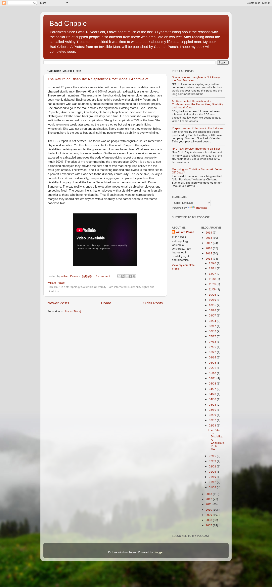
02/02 (213, 466)
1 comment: (104, 276)
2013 (209, 494)
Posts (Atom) (73, 311)
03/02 (213, 420)
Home (106, 303)
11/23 (212, 284)
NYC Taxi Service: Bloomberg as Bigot (196, 148)
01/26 (213, 471)
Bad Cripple (68, 23)
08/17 (213, 326)
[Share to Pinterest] (134, 276)
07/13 (213, 341)
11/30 (212, 278)
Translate (201, 207)
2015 (209, 253)
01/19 (213, 476)
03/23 (213, 404)
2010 (209, 509)
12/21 (213, 268)
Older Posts (153, 303)
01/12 (213, 482)
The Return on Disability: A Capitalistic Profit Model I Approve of (98, 79)
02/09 (213, 461)
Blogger (158, 552)
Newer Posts (58, 303)
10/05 (213, 305)
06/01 (213, 367)
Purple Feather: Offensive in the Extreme (197, 128)
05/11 (212, 378)
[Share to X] (126, 276)
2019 (209, 232)
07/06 (213, 347)
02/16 (213, 456)
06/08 (213, 362)
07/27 (213, 336)
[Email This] (119, 276)
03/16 (213, 409)
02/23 (213, 425)
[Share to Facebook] (130, 276)
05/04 (213, 383)
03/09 (213, 415)
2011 (209, 504)
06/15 (213, 357)
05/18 (213, 373)
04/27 (213, 388)
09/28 (213, 310)
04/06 (213, 399)
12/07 (213, 273)
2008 (209, 520)
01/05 (213, 487)
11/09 (212, 289)
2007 (209, 525)
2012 (209, 499)
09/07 (213, 315)
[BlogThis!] (123, 276)
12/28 (213, 263)
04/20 (213, 394)
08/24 (213, 320)
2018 (209, 237)
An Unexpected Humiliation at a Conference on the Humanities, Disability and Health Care (197, 104)
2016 (209, 248)
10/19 (213, 299)
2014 (209, 258)
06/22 (213, 352)
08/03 (213, 331)
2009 (209, 514)
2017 (209, 242)
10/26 (213, 294)
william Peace (185, 232)
